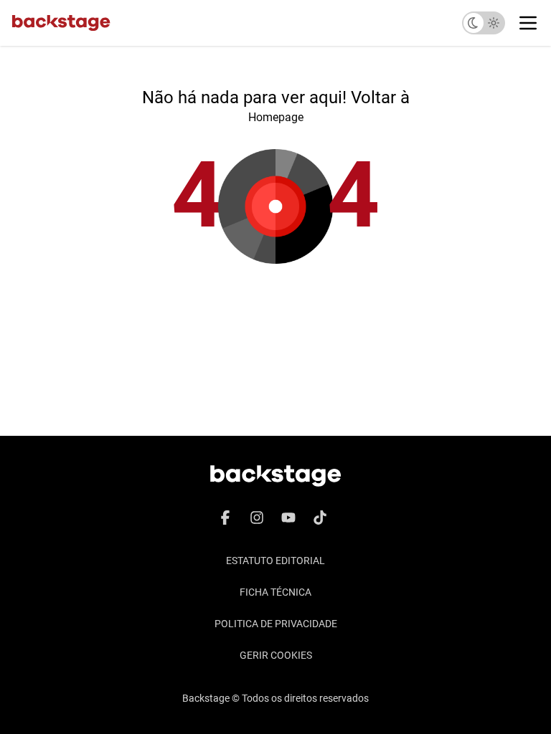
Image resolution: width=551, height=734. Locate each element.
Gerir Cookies (276, 655)
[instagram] (257, 517)
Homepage (275, 117)
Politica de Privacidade (276, 623)
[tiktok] (320, 517)
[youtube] (288, 517)
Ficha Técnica (275, 592)
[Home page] (60, 23)
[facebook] (225, 517)
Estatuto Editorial (275, 560)
